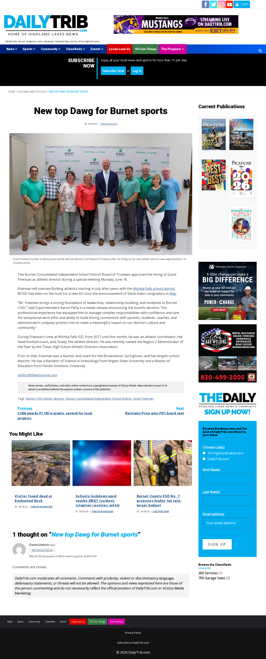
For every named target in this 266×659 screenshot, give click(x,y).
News (10, 49)
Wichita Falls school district (154, 288)
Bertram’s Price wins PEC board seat (154, 410)
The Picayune (171, 49)
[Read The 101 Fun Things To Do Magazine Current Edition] (241, 134)
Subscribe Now (113, 71)
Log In (137, 71)
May (173, 293)
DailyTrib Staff (161, 511)
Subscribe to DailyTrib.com (133, 642)
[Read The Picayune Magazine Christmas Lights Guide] (241, 224)
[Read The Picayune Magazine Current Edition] (214, 134)
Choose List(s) (214, 447)
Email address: (214, 514)
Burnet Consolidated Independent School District (99, 399)
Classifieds (74, 49)
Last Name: (211, 492)
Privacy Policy (133, 632)
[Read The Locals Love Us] (214, 175)
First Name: (211, 469)
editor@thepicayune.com (37, 375)
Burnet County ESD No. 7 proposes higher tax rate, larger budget (159, 501)
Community (49, 49)
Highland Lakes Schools (31, 91)
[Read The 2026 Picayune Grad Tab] (241, 178)
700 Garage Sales (211, 578)
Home (11, 91)
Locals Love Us (119, 49)
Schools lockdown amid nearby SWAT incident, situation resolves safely (98, 501)
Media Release (109, 123)
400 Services (208, 573)
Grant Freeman (143, 399)
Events (95, 49)
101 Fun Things (145, 49)
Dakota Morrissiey (42, 506)
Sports (27, 49)
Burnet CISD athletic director (45, 399)
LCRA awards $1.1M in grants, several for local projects (55, 413)
